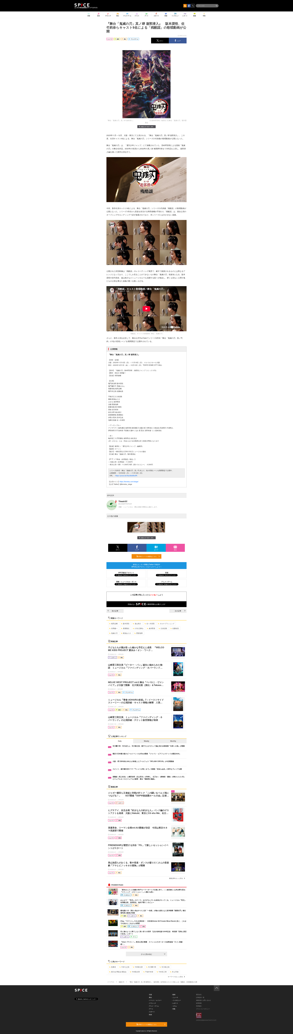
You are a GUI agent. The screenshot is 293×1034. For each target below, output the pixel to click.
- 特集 (173, 1009)
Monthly (173, 741)
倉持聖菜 (152, 628)
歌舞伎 (113, 967)
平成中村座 (149, 972)
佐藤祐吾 (175, 628)
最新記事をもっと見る (176, 878)
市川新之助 (165, 967)
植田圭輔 (114, 623)
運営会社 (199, 994)
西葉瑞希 (139, 633)
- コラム (174, 1006)
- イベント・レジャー (154, 1000)
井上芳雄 (175, 972)
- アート (150, 1009)
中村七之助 (125, 967)
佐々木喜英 (150, 623)
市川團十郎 (152, 967)
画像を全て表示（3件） (147, 127)
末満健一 (114, 628)
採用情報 (199, 1003)
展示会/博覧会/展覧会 (118, 972)
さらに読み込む (146, 954)
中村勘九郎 (139, 967)
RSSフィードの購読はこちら (147, 556)
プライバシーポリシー (203, 1009)
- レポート (175, 1003)
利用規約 (199, 1006)
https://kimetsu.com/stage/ (128, 481)
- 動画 (173, 994)
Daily (120, 741)
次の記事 (178, 611)
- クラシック (152, 1003)
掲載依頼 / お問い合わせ (203, 1000)
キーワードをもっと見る (175, 977)
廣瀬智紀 (126, 628)
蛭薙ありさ (127, 633)
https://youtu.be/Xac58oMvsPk (126, 475)
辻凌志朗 (164, 628)
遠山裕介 (138, 623)
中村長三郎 (163, 972)
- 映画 (150, 1014)
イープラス (110, 982)
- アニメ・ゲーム (153, 1006)
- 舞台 (150, 997)
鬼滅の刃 (114, 633)
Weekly (146, 741)
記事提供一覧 (200, 997)
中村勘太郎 (136, 972)
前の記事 (115, 611)
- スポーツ (151, 1012)
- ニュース (175, 997)
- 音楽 (150, 994)
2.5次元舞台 (139, 628)
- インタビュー (176, 1000)
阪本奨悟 (126, 623)
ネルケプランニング (167, 623)
